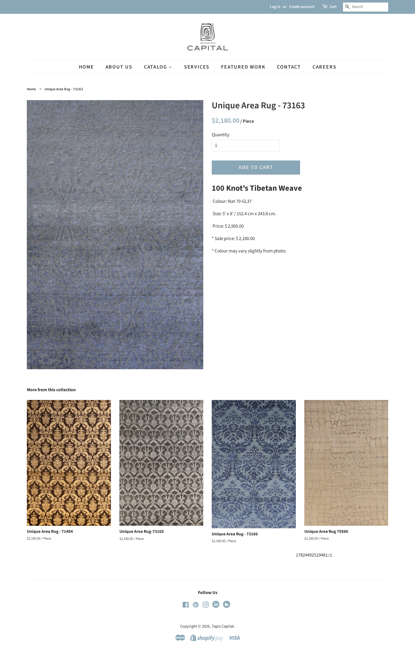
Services (196, 67)
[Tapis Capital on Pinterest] (196, 606)
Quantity (220, 134)
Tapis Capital (223, 626)
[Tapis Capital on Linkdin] (215, 607)
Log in (275, 7)
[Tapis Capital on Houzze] (226, 607)
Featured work (243, 67)
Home (86, 67)
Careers (325, 67)
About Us (119, 67)
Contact (289, 67)
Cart (333, 7)
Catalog (156, 67)
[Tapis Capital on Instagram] (205, 606)
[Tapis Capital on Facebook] (185, 606)
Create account (301, 7)
